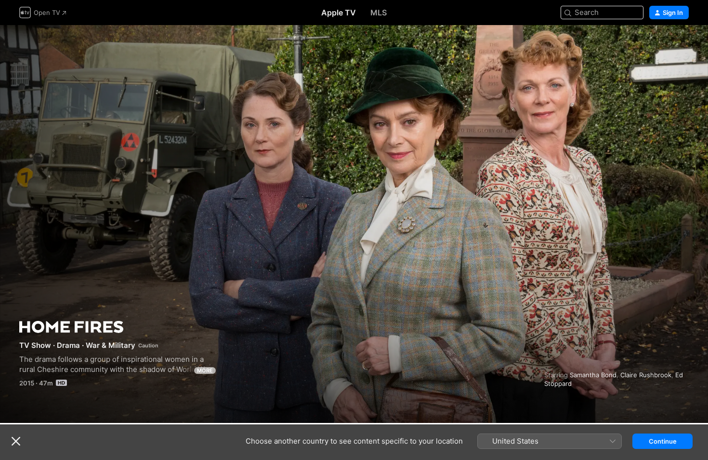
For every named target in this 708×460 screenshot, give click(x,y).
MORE (205, 370)
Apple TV (338, 12)
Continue (663, 441)
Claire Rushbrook (645, 375)
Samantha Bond (593, 375)
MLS (378, 12)
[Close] (16, 441)
